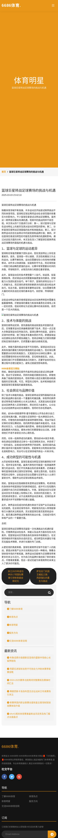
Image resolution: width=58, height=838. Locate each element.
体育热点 (13, 617)
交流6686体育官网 (18, 641)
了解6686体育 (16, 609)
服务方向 (13, 633)
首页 (4, 172)
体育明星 (13, 625)
